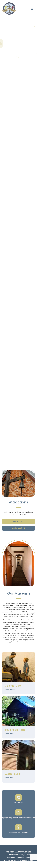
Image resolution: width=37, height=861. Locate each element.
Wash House (12, 774)
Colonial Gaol (13, 685)
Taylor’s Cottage (15, 729)
